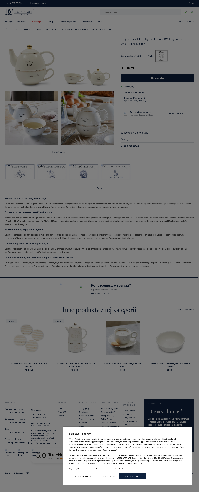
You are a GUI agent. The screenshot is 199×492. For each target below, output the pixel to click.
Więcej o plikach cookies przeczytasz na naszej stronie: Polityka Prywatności (100, 469)
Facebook (138, 463)
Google (130, 463)
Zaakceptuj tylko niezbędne (83, 476)
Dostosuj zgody (108, 476)
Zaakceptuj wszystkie (133, 476)
